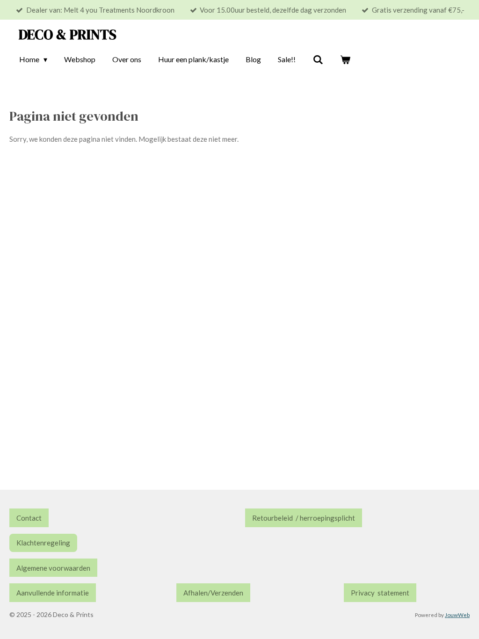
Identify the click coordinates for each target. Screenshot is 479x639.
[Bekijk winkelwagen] (345, 59)
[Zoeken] (317, 59)
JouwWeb (457, 614)
